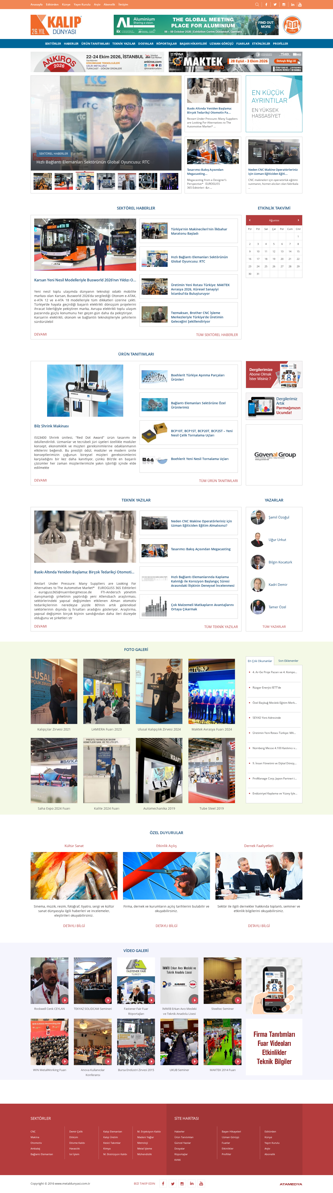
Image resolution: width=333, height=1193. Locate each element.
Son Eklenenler (288, 661)
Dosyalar (179, 1148)
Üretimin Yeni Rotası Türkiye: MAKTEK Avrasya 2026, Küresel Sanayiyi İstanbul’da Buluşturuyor (277, 733)
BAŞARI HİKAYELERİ (193, 43)
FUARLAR (243, 43)
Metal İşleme (144, 1148)
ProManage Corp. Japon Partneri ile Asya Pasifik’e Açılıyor (277, 778)
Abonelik (109, 4)
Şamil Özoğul (279, 517)
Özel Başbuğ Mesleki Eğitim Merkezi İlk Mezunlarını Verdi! (277, 702)
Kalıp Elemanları (112, 1131)
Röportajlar (181, 1154)
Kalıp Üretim (110, 1137)
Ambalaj (35, 1148)
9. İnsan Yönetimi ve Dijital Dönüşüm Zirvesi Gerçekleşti (277, 763)
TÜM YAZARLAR (274, 626)
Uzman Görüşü (230, 1137)
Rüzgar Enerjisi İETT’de (267, 687)
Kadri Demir (278, 584)
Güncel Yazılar (182, 1142)
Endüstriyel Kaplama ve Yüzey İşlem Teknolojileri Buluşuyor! (277, 793)
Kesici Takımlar (112, 1142)
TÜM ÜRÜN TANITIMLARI (218, 480)
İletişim (123, 4)
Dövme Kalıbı (77, 1142)
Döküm (73, 1137)
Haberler (179, 1131)
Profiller (226, 1154)
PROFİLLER (280, 43)
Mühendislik (144, 1154)
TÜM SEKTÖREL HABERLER (217, 334)
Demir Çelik (76, 1131)
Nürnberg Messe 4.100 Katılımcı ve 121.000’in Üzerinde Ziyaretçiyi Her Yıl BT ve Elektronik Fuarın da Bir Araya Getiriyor (277, 748)
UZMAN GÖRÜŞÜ (222, 43)
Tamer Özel (277, 607)
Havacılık (74, 1148)
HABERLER (71, 43)
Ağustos (274, 220)
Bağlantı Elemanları (42, 1154)
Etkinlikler (227, 1148)
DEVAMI (40, 334)
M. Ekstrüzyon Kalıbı (115, 1154)
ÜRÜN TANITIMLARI (95, 43)
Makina (35, 1137)
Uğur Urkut (277, 539)
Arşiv (97, 4)
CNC (33, 1131)
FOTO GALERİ (136, 649)
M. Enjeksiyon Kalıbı (149, 1131)
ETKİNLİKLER (261, 43)
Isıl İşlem (74, 1154)
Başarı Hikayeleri (231, 1131)
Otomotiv (36, 1142)
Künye (66, 4)
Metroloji (142, 1142)
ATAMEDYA (291, 1184)
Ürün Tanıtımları (183, 1137)
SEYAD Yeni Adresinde (267, 717)
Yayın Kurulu (82, 4)
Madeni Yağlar (145, 1137)
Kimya (107, 1148)
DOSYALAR (145, 43)
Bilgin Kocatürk (280, 562)
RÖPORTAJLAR (166, 43)
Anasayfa (37, 4)
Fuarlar (226, 1142)
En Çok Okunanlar (260, 661)
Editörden (52, 4)
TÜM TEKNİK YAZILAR (221, 626)
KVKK (177, 1159)
